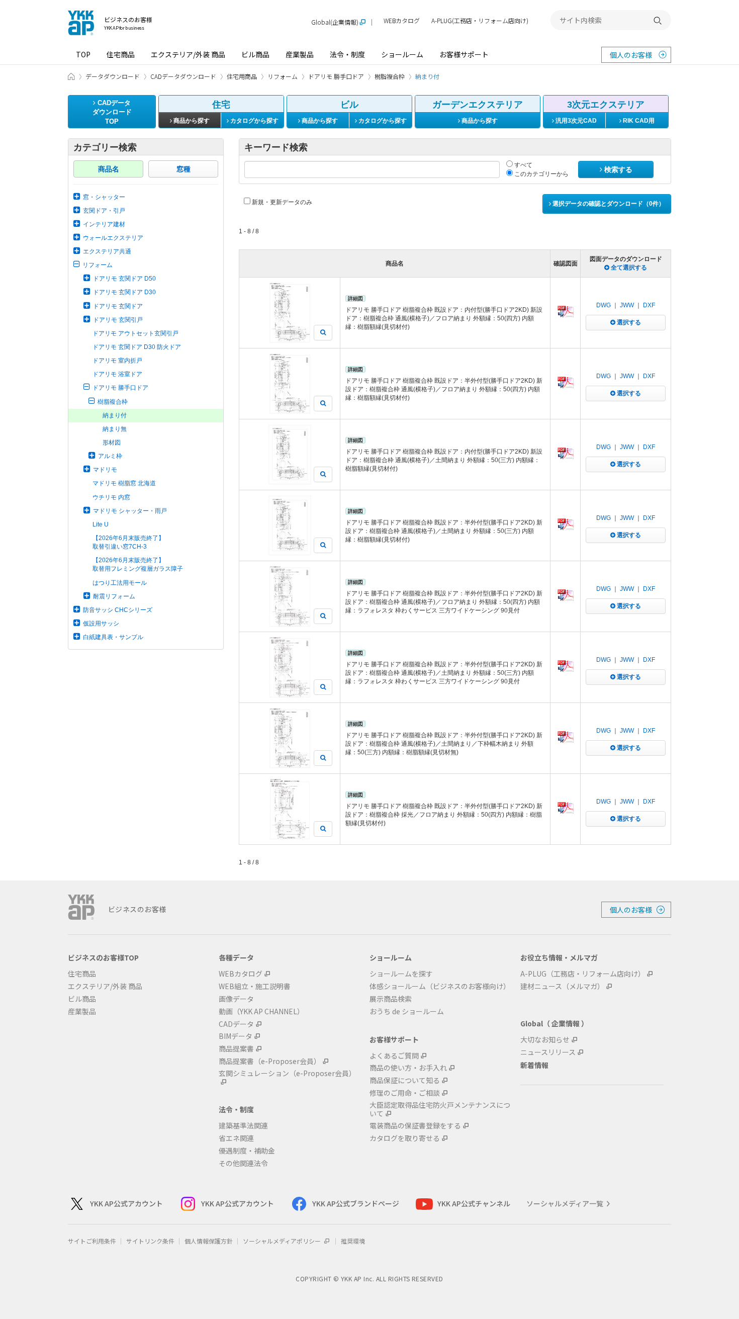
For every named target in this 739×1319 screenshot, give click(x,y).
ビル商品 (255, 54)
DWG (603, 305)
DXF (649, 305)
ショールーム (402, 54)
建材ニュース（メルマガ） (562, 986)
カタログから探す (254, 120)
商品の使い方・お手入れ (408, 1068)
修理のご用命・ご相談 (404, 1093)
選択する (628, 322)
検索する (617, 169)
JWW (627, 305)
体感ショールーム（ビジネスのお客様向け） (439, 986)
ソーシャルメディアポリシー (282, 1241)
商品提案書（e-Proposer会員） (270, 1061)
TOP (83, 54)
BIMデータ (235, 1036)
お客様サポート (464, 54)
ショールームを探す (401, 974)
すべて (522, 164)
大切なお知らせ (545, 1039)
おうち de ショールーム (406, 1011)
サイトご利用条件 (92, 1241)
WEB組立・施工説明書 (255, 986)
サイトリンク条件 (150, 1241)
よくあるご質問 (394, 1055)
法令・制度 (347, 54)
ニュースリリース (548, 1052)
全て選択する (628, 267)
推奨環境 (353, 1241)
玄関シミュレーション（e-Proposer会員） (287, 1073)
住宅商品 (121, 54)
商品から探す (191, 120)
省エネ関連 (236, 1138)
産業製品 (300, 54)
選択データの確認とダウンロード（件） (608, 203)
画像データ (236, 999)
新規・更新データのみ (281, 202)
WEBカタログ (402, 21)
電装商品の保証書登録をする (415, 1125)
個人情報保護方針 (208, 1241)
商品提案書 (236, 1048)
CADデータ (236, 1024)
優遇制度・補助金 (247, 1151)
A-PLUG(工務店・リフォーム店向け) (479, 21)
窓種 (183, 169)
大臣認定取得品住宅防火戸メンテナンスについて (439, 1109)
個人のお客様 (631, 55)
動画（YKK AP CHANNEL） (261, 1011)
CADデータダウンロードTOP (112, 112)
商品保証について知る (404, 1080)
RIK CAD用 (638, 120)
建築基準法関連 (243, 1125)
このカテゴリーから (541, 174)
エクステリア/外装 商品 (188, 54)
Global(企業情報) (334, 22)
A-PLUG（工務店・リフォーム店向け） (582, 974)
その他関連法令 (243, 1163)
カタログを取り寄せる (404, 1138)
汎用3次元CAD (575, 120)
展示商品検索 (390, 999)
